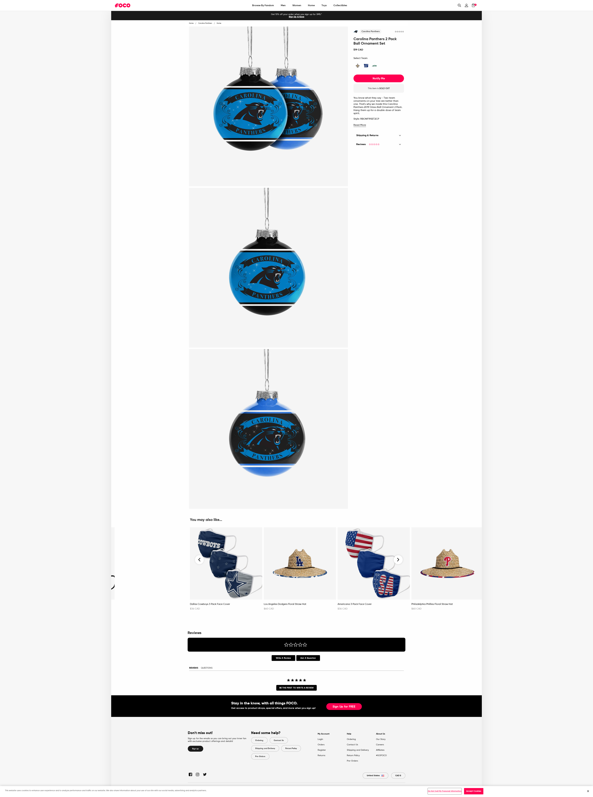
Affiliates (380, 750)
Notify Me (379, 78)
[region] (296, 791)
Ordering (259, 740)
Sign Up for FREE (344, 706)
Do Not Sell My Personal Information (445, 791)
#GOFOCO (381, 755)
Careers (380, 745)
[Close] (588, 791)
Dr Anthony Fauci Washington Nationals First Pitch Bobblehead (144, 606)
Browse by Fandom (263, 5)
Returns (321, 755)
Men (283, 5)
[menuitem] (263, 5)
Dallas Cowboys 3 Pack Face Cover (210, 604)
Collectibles (340, 5)
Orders (321, 745)
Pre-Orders (260, 756)
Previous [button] (199, 560)
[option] (296, 15)
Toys (324, 5)
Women (296, 5)
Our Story (380, 739)
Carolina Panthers (371, 31)
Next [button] (398, 560)
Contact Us (279, 740)
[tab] (283, 658)
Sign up (195, 749)
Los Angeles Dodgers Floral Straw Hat (285, 604)
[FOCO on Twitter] (204, 774)
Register (322, 750)
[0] (472, 5)
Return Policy (291, 748)
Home (311, 5)
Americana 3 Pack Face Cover (355, 604)
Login (320, 739)
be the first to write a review (296, 687)
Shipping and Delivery (265, 748)
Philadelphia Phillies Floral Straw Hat (432, 604)
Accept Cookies (473, 791)
